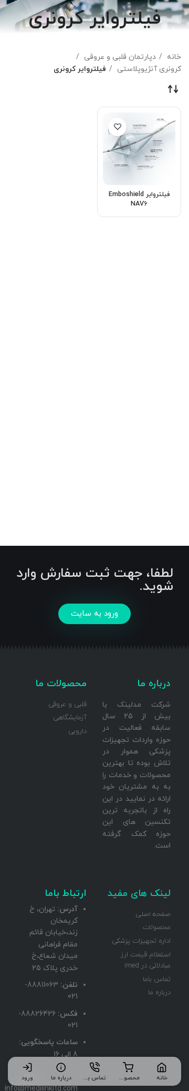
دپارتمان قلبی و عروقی (119, 57)
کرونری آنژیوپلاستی (148, 69)
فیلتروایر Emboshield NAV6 (139, 199)
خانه (173, 57)
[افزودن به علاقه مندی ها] (117, 127)
